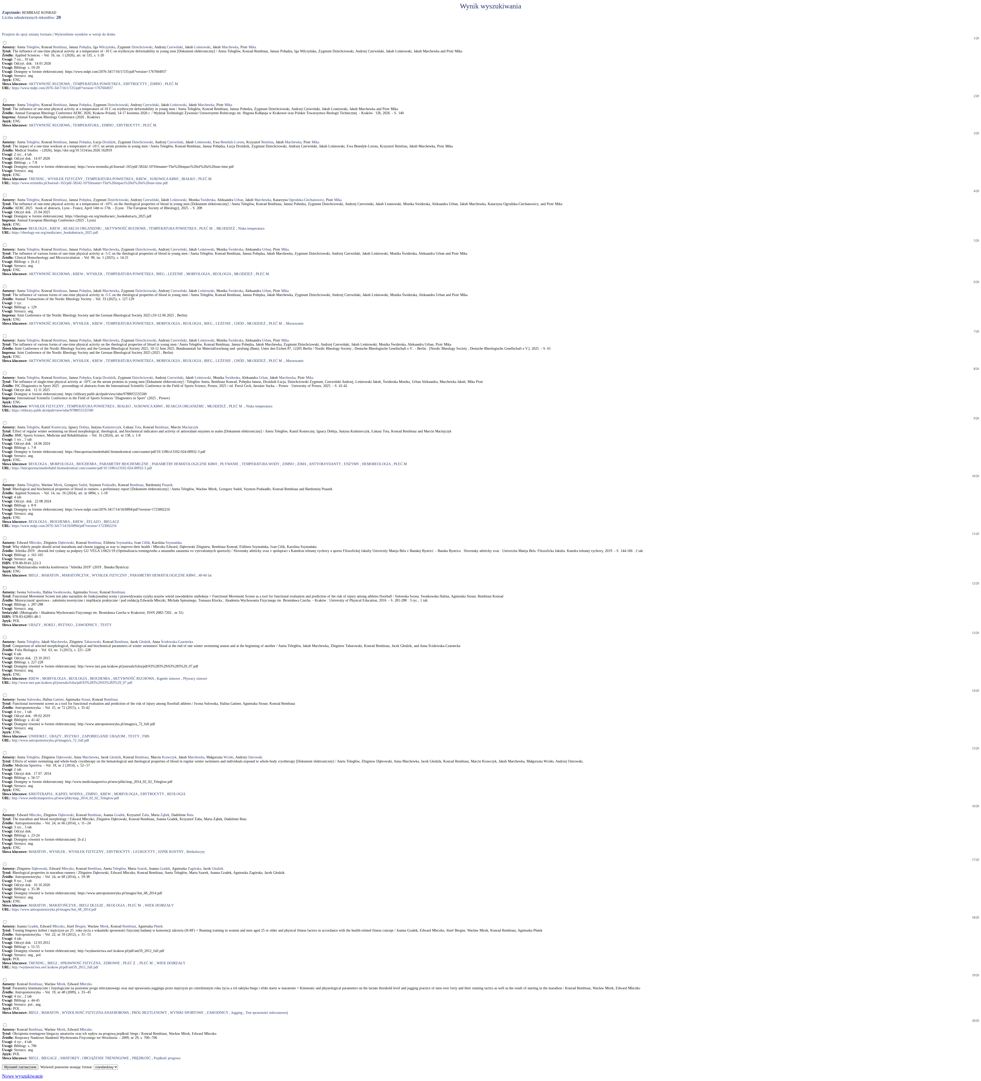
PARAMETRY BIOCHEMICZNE (124, 464)
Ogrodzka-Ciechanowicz (306, 200)
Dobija (84, 427)
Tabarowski (92, 642)
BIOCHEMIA (86, 464)
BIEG (160, 274)
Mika (252, 47)
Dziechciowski (142, 47)
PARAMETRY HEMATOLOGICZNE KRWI (184, 464)
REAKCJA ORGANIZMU (82, 228)
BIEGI (33, 575)
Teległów (32, 47)
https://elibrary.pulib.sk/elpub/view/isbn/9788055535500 (52, 410)
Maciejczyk (190, 427)
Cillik (146, 543)
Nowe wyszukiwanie (22, 1076)
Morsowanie (294, 323)
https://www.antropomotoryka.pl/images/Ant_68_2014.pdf (54, 909)
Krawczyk (169, 757)
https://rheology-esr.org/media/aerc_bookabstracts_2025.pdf (55, 232)
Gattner (58, 699)
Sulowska (34, 592)
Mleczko (35, 543)
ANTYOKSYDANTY (325, 464)
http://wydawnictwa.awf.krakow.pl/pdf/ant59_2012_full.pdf (55, 967)
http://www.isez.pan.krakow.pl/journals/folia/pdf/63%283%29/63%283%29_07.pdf (72, 683)
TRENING (36, 179)
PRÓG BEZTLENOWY (149, 1013)
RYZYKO (65, 625)
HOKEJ (49, 625)
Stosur (93, 592)
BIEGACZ (111, 522)
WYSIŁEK (94, 274)
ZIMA (301, 464)
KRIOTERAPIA (40, 794)
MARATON (50, 575)
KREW (141, 179)
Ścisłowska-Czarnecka (177, 642)
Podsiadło (109, 485)
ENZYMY (351, 464)
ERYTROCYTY (135, 84)
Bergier (80, 926)
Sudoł (83, 485)
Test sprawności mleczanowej (267, 1013)
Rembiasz (60, 47)
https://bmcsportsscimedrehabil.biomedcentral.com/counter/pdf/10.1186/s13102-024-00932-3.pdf (82, 468)
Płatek (158, 926)
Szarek (142, 869)
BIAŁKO (188, 179)
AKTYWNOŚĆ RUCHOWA (49, 84)
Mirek (58, 485)
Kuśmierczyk (111, 427)
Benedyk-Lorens (232, 142)
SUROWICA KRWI (164, 179)
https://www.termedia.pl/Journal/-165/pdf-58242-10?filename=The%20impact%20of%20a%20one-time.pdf (90, 183)
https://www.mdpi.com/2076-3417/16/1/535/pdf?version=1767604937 (62, 88)
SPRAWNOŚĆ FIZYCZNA (80, 963)
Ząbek (164, 815)
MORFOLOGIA (198, 274)
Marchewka (230, 47)
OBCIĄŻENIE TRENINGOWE (105, 1058)
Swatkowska (62, 592)
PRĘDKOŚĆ (141, 1058)
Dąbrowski (66, 543)
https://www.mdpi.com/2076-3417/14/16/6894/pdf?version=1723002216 (64, 526)
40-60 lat (205, 575)
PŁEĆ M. (172, 84)
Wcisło (228, 757)
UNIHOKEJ (37, 736)
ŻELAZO (93, 522)
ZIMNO (156, 84)
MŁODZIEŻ (225, 228)
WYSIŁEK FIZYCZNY (65, 179)
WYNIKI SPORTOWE (187, 1013)
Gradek (119, 815)
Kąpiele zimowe (168, 678)
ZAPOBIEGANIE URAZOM (103, 736)
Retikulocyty (195, 852)
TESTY (106, 625)
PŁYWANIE (229, 464)
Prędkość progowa (167, 1058)
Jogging (236, 1013)
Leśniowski (202, 47)
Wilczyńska (107, 47)
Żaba (145, 815)
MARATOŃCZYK (75, 575)
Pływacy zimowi (195, 678)
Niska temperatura (251, 228)
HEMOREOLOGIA (376, 464)
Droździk (109, 142)
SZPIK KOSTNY (170, 852)
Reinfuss (267, 142)
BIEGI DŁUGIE (91, 905)
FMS (145, 736)
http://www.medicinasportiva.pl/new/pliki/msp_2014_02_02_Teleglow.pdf (65, 798)
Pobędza (85, 47)
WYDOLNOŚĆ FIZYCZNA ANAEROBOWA (95, 1013)
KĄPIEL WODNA (69, 794)
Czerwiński (175, 47)
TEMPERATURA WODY (260, 464)
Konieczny (58, 427)
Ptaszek (167, 485)
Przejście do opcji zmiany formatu (27, 34)
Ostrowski (255, 757)
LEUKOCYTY (144, 852)
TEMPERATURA (86, 125)
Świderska (208, 200)
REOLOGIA (38, 228)
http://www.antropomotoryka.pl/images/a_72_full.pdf (50, 740)
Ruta (190, 815)
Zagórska (194, 869)
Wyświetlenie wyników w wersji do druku (84, 34)
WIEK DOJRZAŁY (159, 905)
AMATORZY (69, 1058)
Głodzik (144, 642)
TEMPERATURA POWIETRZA (96, 84)
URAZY (35, 625)
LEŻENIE (175, 274)
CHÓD (239, 323)
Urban (238, 200)
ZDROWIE (111, 963)
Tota (138, 427)
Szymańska (124, 543)
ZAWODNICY (86, 625)
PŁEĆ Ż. (129, 963)
